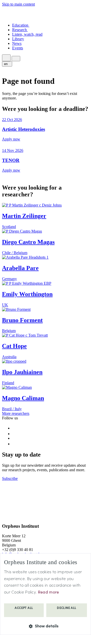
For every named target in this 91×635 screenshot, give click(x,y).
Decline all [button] (66, 608)
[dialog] (45, 594)
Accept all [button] (24, 608)
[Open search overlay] (6, 57)
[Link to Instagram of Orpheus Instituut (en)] (14, 434)
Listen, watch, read (27, 34)
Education (20, 25)
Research (20, 30)
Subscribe (10, 478)
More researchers (15, 413)
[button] (45, 625)
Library (18, 39)
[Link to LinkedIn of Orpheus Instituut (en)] (14, 444)
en (6, 64)
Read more (48, 592)
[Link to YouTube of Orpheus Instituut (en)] (14, 438)
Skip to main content (18, 4)
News (16, 43)
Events (17, 48)
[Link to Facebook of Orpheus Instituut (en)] (14, 428)
